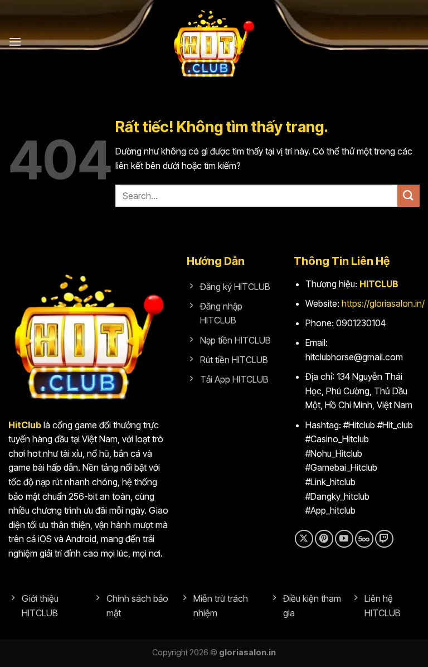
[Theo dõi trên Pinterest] (324, 539)
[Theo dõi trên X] (304, 539)
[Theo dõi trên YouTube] (344, 539)
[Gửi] (408, 195)
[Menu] (15, 41)
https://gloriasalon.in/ (383, 303)
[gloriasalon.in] (214, 42)
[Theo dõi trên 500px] (364, 539)
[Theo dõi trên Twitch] (384, 539)
